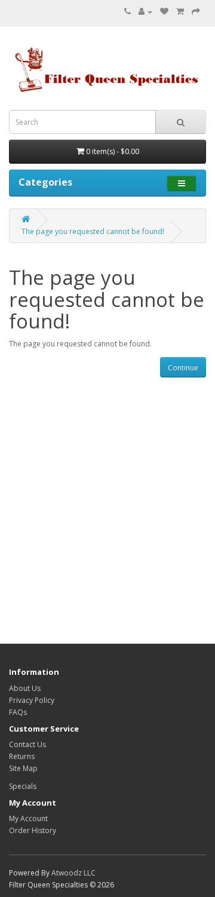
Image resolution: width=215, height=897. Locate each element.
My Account (28, 818)
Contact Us (27, 744)
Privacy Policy (31, 700)
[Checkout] (196, 12)
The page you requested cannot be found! (93, 231)
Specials (22, 786)
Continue (183, 368)
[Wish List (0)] (164, 12)
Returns (22, 756)
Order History (32, 830)
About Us (25, 688)
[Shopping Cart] (180, 12)
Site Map (23, 768)
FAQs (18, 712)
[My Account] (145, 12)
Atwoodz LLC (73, 873)
